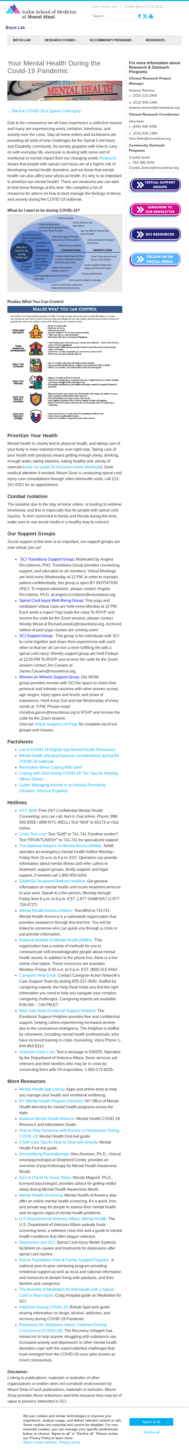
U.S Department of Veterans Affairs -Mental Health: (63, 1219)
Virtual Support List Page (55, 724)
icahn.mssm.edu (105, 6)
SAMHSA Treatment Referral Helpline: (52, 881)
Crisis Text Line (32, 834)
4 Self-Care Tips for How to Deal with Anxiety (58, 1142)
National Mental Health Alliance (46, 1119)
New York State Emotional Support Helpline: (57, 1011)
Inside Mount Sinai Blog (144, 6)
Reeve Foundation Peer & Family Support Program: (64, 1260)
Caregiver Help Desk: (38, 975)
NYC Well (28, 810)
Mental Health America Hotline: (46, 911)
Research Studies (60, 40)
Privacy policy (69, 1442)
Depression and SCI (37, 1242)
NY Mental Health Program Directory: (51, 1101)
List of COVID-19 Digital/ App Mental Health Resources (67, 750)
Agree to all (151, 1422)
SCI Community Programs (111, 40)
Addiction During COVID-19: (44, 1307)
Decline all (151, 1432)
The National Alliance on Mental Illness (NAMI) (60, 846)
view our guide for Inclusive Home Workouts (62, 467)
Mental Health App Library (41, 1089)
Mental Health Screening (41, 1195)
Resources (155, 40)
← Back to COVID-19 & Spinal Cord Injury (44, 111)
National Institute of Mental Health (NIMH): (56, 940)
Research (107, 158)
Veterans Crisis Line (36, 1052)
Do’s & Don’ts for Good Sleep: (45, 1177)
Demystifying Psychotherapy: (44, 1154)
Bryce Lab (22, 40)
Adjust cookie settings (40, 1442)
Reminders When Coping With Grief (50, 767)
